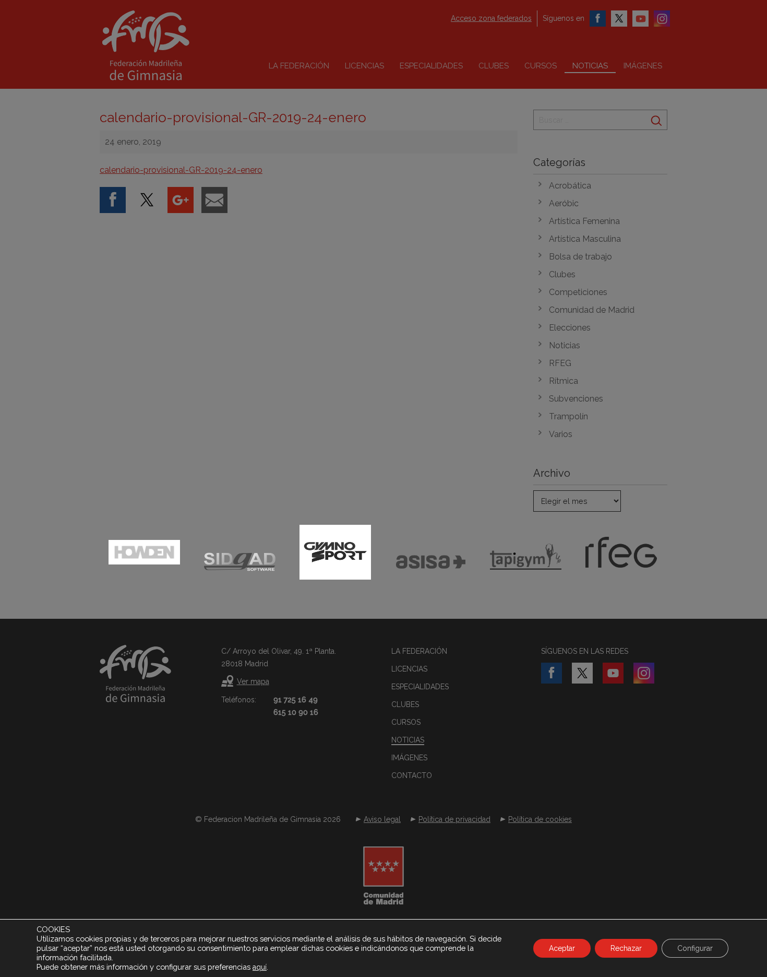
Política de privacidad (454, 819)
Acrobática (570, 186)
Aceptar (562, 948)
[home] (167, 45)
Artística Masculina (585, 239)
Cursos (540, 65)
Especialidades (431, 65)
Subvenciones (576, 399)
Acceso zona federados (491, 18)
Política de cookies (540, 819)
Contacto (411, 775)
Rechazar (626, 948)
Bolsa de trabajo (580, 257)
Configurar (695, 948)
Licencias (364, 65)
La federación (299, 65)
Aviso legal (382, 819)
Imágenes (643, 65)
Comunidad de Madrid (591, 310)
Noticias (590, 65)
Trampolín (568, 416)
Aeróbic (564, 203)
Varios (560, 434)
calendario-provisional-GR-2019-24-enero (181, 170)
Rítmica (563, 381)
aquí (260, 967)
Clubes (493, 65)
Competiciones (578, 292)
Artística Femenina (584, 221)
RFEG (560, 363)
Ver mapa (253, 681)
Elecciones (570, 328)
